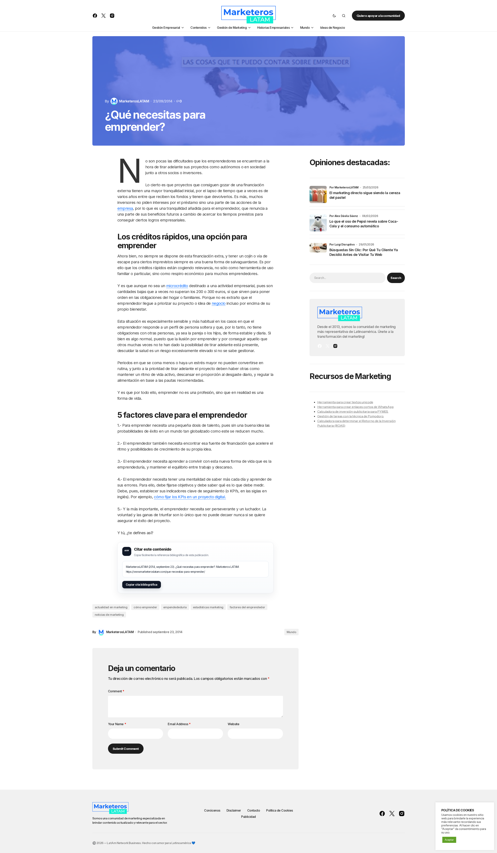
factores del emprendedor (247, 607)
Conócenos (212, 810)
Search (396, 278)
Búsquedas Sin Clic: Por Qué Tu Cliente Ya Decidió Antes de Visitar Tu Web (363, 252)
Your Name (117, 724)
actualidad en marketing (111, 607)
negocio (219, 303)
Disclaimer (234, 810)
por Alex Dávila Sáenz (343, 216)
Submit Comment (126, 749)
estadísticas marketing (208, 607)
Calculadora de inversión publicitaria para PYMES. (352, 411)
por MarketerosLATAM (344, 187)
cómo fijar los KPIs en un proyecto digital (189, 497)
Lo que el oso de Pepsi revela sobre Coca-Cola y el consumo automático (363, 224)
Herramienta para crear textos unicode (345, 402)
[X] (327, 346)
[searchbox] (348, 278)
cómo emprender (145, 607)
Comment (116, 691)
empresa (125, 208)
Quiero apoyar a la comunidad (378, 16)
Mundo (291, 632)
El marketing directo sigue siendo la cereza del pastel (364, 195)
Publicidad (248, 817)
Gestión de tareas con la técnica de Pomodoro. (350, 416)
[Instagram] (335, 346)
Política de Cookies (279, 810)
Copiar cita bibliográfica (142, 584)
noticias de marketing (109, 614)
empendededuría (175, 607)
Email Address (179, 724)
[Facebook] (320, 346)
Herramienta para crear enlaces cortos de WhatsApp (355, 407)
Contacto (253, 810)
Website (233, 724)
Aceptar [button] (449, 839)
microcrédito (177, 285)
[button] (334, 16)
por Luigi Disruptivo (342, 244)
